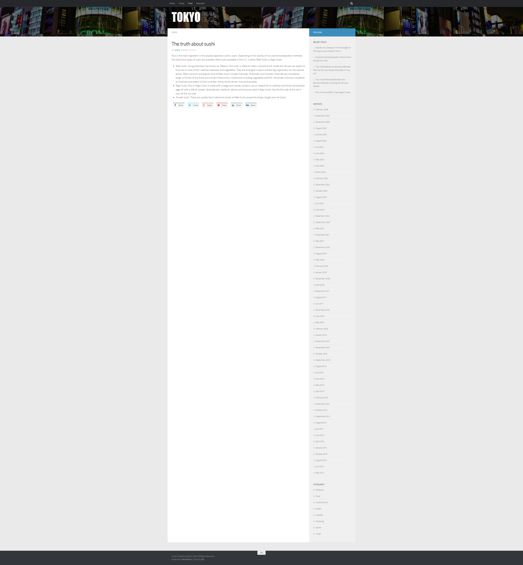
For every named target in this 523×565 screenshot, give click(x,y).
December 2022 (322, 216)
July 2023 (319, 203)
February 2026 (322, 109)
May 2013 (320, 473)
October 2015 (321, 354)
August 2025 (321, 128)
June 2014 (320, 435)
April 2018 (320, 285)
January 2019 (321, 272)
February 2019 (322, 266)
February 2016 (322, 329)
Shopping (320, 521)
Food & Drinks (322, 502)
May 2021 (320, 241)
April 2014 (320, 441)
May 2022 (320, 228)
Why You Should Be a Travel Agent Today (333, 92)
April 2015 (320, 391)
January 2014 (321, 448)
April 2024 (320, 166)
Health (318, 509)
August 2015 (321, 366)
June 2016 (320, 316)
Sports (318, 527)
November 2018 (323, 278)
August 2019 (321, 253)
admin (177, 50)
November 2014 (323, 404)
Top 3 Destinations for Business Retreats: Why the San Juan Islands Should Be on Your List (332, 70)
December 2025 (322, 116)
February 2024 (322, 178)
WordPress (187, 559)
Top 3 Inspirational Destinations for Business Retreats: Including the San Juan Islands (330, 82)
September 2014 (323, 416)
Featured (200, 3)
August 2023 (321, 197)
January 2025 (321, 134)
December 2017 (322, 291)
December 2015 (322, 341)
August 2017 (321, 297)
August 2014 (321, 422)
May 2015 (320, 385)
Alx (203, 559)
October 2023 (321, 191)
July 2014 (319, 429)
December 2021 (322, 235)
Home (172, 3)
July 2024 (319, 147)
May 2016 (320, 322)
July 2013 (319, 466)
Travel (181, 3)
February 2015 (322, 397)
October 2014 (321, 410)
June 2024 (320, 153)
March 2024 (321, 172)
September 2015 (323, 360)
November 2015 (323, 347)
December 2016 (322, 310)
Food (190, 3)
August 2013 (321, 460)
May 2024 (320, 159)
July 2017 (319, 303)
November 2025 (323, 122)
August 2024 (321, 141)
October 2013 (321, 454)
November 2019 (323, 247)
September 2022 (323, 222)
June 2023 (320, 209)
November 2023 (323, 184)
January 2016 (321, 335)
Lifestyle (319, 515)
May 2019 (320, 260)
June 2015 (320, 379)
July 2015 (319, 372)
